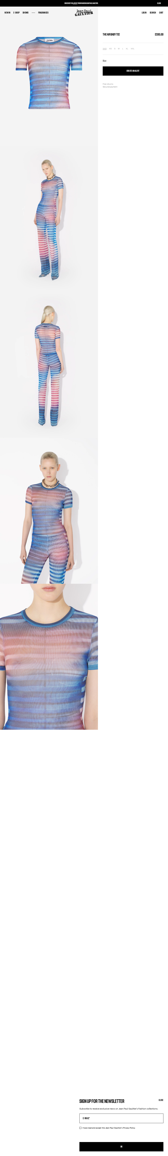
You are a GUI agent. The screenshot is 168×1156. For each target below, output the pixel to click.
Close (161, 1100)
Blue (104, 60)
